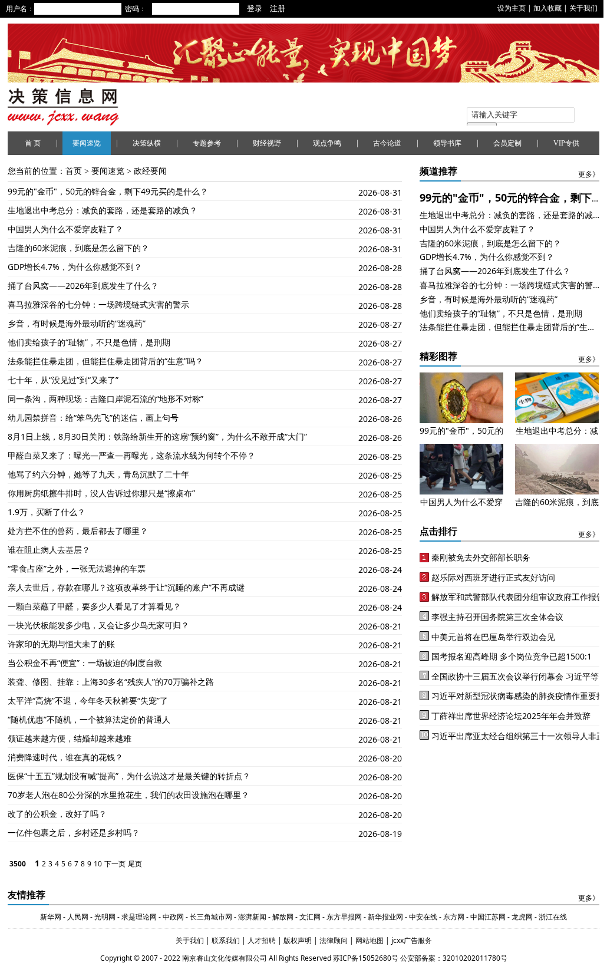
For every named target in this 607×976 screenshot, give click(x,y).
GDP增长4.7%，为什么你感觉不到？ (75, 266)
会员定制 (507, 143)
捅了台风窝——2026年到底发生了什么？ (83, 285)
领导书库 (447, 143)
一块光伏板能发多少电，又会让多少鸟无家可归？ (98, 625)
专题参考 (207, 143)
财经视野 (267, 143)
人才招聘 (261, 940)
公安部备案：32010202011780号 (453, 958)
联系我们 (226, 940)
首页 (73, 171)
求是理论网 (139, 917)
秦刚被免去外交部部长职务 (480, 557)
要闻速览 (86, 143)
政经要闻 (150, 171)
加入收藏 (547, 8)
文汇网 (310, 917)
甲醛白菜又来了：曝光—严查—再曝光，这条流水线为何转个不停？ (131, 455)
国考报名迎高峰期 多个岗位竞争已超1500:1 (511, 656)
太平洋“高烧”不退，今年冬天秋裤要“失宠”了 (88, 700)
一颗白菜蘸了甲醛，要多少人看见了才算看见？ (94, 606)
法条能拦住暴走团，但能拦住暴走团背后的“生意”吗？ (105, 361)
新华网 (50, 917)
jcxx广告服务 (411, 940)
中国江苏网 (488, 917)
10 (98, 864)
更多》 (588, 174)
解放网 (282, 917)
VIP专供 (566, 143)
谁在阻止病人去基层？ (49, 549)
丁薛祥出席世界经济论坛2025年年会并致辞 (510, 715)
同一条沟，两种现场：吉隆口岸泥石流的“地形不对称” (105, 398)
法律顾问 (334, 940)
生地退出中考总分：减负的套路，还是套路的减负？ (102, 210)
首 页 (33, 143)
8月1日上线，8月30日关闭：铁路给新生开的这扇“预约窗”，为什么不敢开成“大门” (157, 436)
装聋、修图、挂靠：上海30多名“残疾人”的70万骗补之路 (111, 681)
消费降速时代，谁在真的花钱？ (65, 757)
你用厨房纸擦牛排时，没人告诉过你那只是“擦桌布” (101, 493)
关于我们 (583, 8)
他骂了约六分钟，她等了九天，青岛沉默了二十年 (98, 474)
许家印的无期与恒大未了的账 (61, 643)
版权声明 (298, 940)
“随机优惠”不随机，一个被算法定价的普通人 (89, 719)
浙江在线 (553, 917)
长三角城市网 (211, 917)
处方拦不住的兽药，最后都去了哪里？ (78, 530)
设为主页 (511, 8)
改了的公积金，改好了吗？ (57, 813)
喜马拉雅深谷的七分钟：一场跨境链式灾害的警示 (98, 304)
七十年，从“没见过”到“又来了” (63, 379)
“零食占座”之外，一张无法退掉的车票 (77, 568)
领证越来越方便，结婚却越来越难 (69, 738)
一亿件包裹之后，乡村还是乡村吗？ (74, 832)
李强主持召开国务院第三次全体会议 (497, 616)
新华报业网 (385, 917)
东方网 (452, 917)
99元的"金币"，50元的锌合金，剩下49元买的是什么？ (108, 191)
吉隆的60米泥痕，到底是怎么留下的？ (78, 247)
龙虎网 (522, 917)
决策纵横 (147, 143)
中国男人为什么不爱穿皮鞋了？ (65, 229)
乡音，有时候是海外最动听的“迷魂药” (77, 323)
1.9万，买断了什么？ (46, 511)
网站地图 (370, 940)
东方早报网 (344, 917)
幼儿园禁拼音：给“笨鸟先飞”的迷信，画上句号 (93, 417)
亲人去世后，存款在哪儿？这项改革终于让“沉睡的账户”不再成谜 (126, 587)
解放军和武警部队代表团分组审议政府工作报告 (518, 596)
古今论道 (387, 143)
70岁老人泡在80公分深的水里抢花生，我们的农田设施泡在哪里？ (128, 794)
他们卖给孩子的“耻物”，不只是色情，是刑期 (89, 342)
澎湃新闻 (252, 917)
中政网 (173, 917)
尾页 (135, 864)
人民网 (77, 917)
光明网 (105, 917)
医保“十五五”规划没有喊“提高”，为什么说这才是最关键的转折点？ (129, 776)
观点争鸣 (327, 143)
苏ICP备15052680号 (365, 958)
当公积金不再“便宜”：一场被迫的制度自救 (85, 662)
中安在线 (423, 917)
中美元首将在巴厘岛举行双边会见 (493, 636)
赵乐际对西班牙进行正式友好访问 (493, 577)
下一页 (115, 864)
